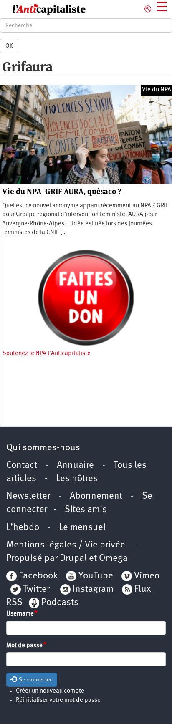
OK (9, 46)
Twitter (36, 589)
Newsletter (28, 496)
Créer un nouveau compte (50, 691)
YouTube (94, 576)
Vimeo (146, 576)
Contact (21, 465)
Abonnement (96, 496)
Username (20, 614)
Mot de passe (24, 646)
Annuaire (75, 465)
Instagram (93, 589)
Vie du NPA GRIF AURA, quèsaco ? (61, 191)
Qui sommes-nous (43, 448)
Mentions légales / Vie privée (65, 545)
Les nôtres (77, 479)
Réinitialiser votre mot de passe (58, 700)
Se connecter (35, 680)
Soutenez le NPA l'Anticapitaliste (47, 354)
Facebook (37, 576)
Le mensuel (82, 527)
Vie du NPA (156, 90)
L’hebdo (22, 527)
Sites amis (86, 510)
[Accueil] (43, 9)
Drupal (73, 558)
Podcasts (59, 603)
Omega (113, 558)
